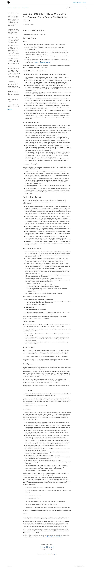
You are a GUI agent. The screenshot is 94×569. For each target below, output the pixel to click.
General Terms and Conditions (42, 62)
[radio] (43, 547)
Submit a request (77, 2)
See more (9, 109)
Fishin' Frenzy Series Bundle (13, 100)
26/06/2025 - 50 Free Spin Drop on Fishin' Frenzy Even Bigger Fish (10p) (13, 94)
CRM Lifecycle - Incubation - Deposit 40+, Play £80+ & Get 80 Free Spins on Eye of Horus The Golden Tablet (14, 84)
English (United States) (80, 566)
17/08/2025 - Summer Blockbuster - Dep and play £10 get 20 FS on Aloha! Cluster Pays (13, 32)
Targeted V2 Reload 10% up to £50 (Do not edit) (13, 105)
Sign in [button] (84, 2)
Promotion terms (16, 7)
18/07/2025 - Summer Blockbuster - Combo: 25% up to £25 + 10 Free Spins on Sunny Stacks (14, 61)
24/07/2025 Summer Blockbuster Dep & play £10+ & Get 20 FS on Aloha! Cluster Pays (13, 40)
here (56, 360)
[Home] (8, 3)
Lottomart (9, 7)
